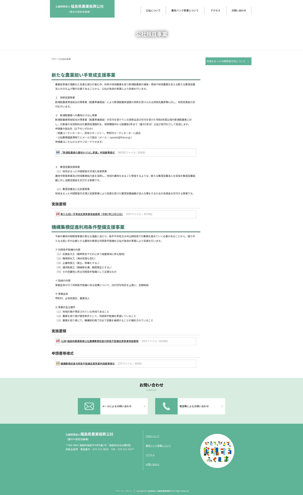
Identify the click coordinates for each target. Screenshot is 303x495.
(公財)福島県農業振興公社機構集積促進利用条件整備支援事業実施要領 (100, 341)
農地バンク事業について (184, 10)
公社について (153, 10)
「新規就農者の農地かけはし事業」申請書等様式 (88, 152)
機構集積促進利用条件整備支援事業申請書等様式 (88, 363)
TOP (54, 58)
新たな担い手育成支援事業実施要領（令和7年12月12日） (92, 214)
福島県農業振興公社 (89, 434)
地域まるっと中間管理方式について (226, 61)
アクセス (215, 10)
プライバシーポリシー (124, 491)
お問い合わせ (238, 10)
